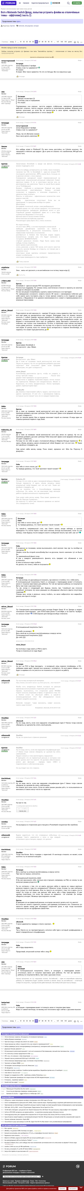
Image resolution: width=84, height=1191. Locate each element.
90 (48, 42)
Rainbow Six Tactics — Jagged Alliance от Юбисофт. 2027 (23, 1093)
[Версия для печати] (74, 42)
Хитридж (22, 76)
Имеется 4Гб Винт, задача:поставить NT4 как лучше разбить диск (24, 1138)
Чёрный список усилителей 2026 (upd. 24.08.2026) (20, 1058)
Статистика (42, 1181)
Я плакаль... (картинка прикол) (14, 1080)
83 (27, 42)
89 (45, 42)
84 (30, 42)
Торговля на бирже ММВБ (12, 1063)
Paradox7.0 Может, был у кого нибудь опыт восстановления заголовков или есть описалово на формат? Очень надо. (40, 1142)
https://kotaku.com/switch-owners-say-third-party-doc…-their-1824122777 (38, 683)
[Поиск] (68, 3)
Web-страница (5, 103)
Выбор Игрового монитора (13, 1039)
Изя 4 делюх (8, 1128)
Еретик (12, 26)
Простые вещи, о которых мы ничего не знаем (19, 1041)
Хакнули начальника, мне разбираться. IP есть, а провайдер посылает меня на (29, 1133)
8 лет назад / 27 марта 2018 (26, 122)
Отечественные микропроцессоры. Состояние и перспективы (24, 1061)
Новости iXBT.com (8, 1097)
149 (65, 42)
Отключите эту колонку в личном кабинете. (15, 1155)
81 (21, 42)
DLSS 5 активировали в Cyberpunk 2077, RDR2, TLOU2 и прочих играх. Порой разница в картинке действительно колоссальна (43, 1102)
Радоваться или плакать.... (12, 1135)
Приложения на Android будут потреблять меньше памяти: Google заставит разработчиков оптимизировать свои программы (43, 1105)
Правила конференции (22, 1181)
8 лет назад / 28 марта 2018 (71, 164)
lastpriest (26, 261)
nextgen (36, 26)
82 (24, 42)
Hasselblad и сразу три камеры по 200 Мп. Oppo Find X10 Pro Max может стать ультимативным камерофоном (38, 1121)
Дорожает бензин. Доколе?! (13, 1049)
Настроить (73, 1188)
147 (58, 42)
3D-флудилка (9, 1068)
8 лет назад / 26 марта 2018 (26, 60)
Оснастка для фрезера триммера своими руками (21, 1091)
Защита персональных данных (40, 1183)
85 (33, 42)
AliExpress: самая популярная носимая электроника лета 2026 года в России (28, 1100)
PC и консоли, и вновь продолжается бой (17, 1053)
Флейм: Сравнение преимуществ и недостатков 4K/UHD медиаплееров (27, 1077)
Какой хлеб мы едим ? (11, 1082)
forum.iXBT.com (44, 1185)
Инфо (79, 60)
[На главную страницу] (8, 3)
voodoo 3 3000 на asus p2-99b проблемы (16, 1146)
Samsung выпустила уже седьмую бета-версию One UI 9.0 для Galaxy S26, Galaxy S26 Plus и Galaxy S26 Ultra (38, 1114)
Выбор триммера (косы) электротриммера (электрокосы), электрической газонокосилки (32, 1046)
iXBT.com (6, 1185)
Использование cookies (10, 1183)
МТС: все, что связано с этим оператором (17, 1056)
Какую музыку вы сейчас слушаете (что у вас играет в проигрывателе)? (27, 1044)
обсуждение (29, 26)
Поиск (32, 1181)
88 (42, 42)
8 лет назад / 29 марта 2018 (26, 624)
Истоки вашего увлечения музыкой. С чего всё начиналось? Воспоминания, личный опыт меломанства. (37, 1051)
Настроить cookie (23, 1183)
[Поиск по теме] (78, 42)
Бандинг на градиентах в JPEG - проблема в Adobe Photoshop (24, 1075)
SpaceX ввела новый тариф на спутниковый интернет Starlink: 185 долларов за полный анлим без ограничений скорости (42, 1117)
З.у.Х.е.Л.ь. (22, 275)
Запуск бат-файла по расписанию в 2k (16, 1151)
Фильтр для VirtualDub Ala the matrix (17, 1089)
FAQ (36, 1181)
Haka (21, 261)
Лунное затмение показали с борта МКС (17, 1119)
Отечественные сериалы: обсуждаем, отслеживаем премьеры (24, 1037)
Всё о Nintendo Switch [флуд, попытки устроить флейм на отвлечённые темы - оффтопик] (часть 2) (40, 13)
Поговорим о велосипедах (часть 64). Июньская (19, 1065)
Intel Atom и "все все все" (13, 1072)
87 (39, 42)
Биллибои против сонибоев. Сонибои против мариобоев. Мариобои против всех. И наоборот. (34, 1070)
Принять (62, 1188)
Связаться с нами (8, 1181)
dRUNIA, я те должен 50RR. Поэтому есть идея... (19, 1130)
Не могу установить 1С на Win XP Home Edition (18, 1149)
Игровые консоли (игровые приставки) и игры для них (16, 9)
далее (70, 42)
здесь (19, 21)
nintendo (21, 26)
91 (51, 42)
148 (61, 42)
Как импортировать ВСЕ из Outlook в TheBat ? (18, 1140)
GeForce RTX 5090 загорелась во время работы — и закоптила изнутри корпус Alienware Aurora (34, 1112)
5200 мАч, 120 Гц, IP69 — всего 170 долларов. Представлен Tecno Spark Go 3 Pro (29, 1107)
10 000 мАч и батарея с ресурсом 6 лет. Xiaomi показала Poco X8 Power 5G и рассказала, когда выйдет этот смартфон (41, 1110)
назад (12, 42)
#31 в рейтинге (5, 856)
